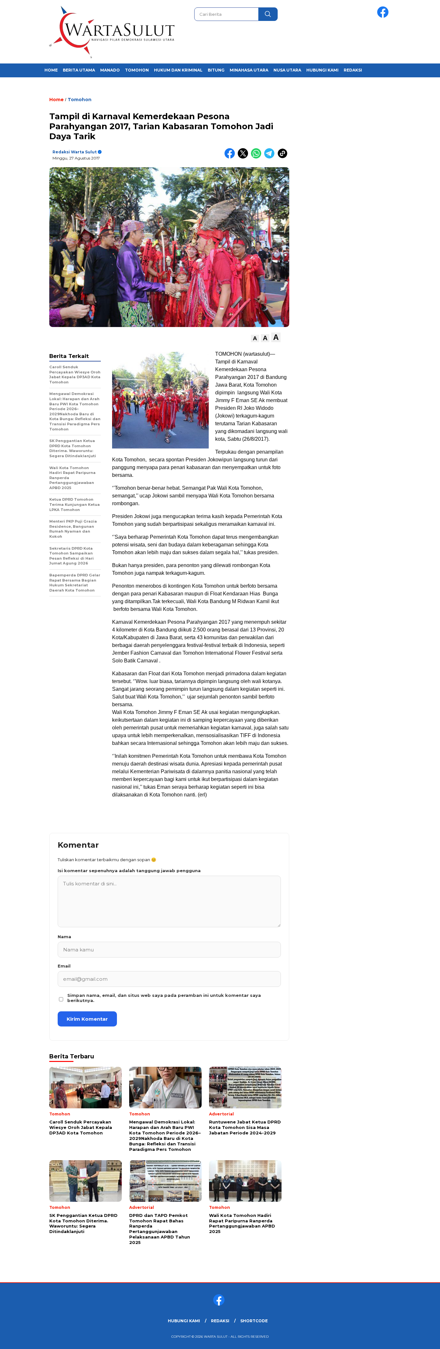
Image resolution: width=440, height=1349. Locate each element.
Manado (110, 70)
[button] (255, 338)
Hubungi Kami (322, 70)
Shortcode (254, 1320)
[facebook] (384, 16)
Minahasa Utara (249, 70)
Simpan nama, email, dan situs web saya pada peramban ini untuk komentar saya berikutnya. (164, 998)
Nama (64, 936)
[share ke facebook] (231, 157)
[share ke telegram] (270, 157)
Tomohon (137, 70)
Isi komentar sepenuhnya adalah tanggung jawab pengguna (129, 870)
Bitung (216, 70)
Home (51, 70)
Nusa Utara (287, 70)
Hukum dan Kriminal (178, 70)
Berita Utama (79, 70)
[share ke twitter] (244, 157)
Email (64, 965)
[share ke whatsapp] (257, 157)
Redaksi (353, 70)
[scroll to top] (421, 1339)
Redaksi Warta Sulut (75, 151)
